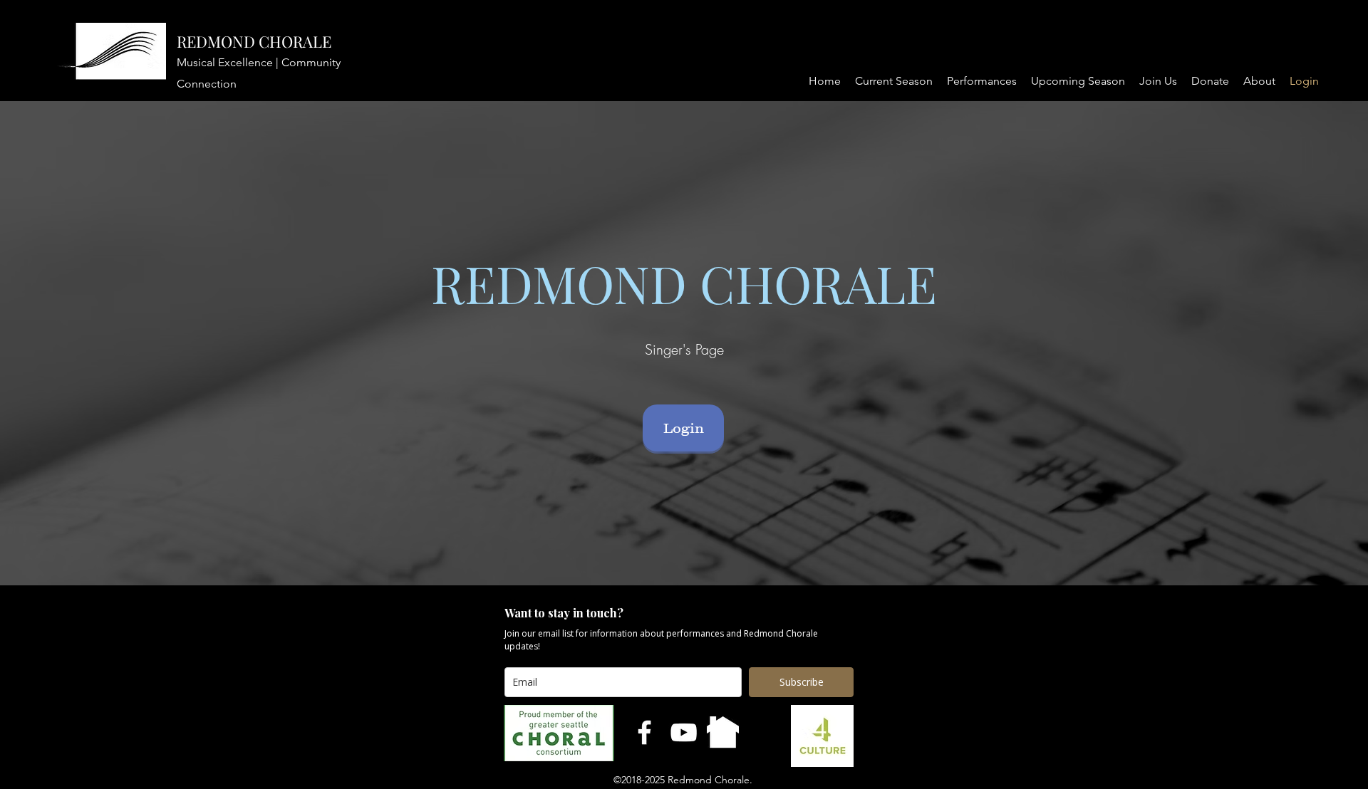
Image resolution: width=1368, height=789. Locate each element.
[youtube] (684, 732)
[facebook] (644, 732)
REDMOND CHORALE (254, 41)
